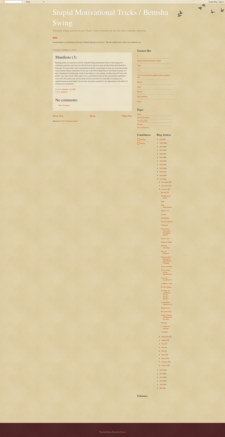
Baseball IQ (165, 192)
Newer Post (58, 115)
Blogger (122, 432)
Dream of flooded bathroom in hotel (149, 60)
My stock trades (166, 311)
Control (163, 214)
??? (138, 70)
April (163, 354)
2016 (161, 175)
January (164, 365)
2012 (161, 377)
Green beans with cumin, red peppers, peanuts (166, 232)
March (163, 358)
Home (93, 115)
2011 (161, 381)
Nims (139, 87)
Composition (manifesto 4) (166, 303)
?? (138, 56)
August (164, 340)
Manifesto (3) (165, 308)
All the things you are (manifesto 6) (166, 272)
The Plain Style (142, 121)
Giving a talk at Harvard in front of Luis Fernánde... (166, 260)
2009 (161, 388)
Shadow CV (165, 211)
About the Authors (143, 117)
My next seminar (166, 221)
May (163, 351)
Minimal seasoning (165, 246)
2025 (161, 143)
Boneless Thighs (166, 242)
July (163, 344)
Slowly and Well (166, 266)
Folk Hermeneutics (166, 206)
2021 (161, 157)
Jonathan (143, 139)
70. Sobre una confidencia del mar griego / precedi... (166, 294)
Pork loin (164, 323)
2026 (161, 139)
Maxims (140, 124)
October (164, 189)
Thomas (142, 143)
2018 (161, 168)
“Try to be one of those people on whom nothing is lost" (153, 76)
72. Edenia (164, 332)
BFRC (55, 37)
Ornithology (165, 218)
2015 (161, 179)
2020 (161, 161)
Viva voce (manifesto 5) (166, 279)
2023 (161, 150)
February (164, 362)
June (163, 347)
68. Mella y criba (166, 283)
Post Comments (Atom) (69, 121)
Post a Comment (64, 105)
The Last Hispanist (165, 252)
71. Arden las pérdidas (165, 327)
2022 (161, 154)
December (165, 182)
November (165, 186)
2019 (161, 164)
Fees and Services (143, 127)
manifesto (64, 92)
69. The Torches (166, 287)
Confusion (164, 225)
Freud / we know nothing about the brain (166, 317)
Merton (139, 82)
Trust (139, 65)
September (165, 336)
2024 (161, 146)
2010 (161, 384)
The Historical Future (166, 197)
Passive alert (165, 238)
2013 (161, 373)
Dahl (162, 201)
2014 (161, 370)
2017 (161, 172)
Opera (139, 101)
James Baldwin (142, 96)
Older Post (127, 115)
